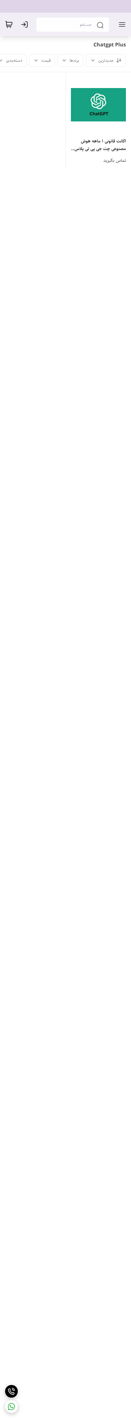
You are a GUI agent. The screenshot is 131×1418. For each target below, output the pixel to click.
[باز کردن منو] (121, 24)
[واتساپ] (11, 1406)
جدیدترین (106, 60)
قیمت (46, 60)
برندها (74, 60)
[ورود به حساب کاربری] (26, 24)
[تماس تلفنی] (11, 1391)
